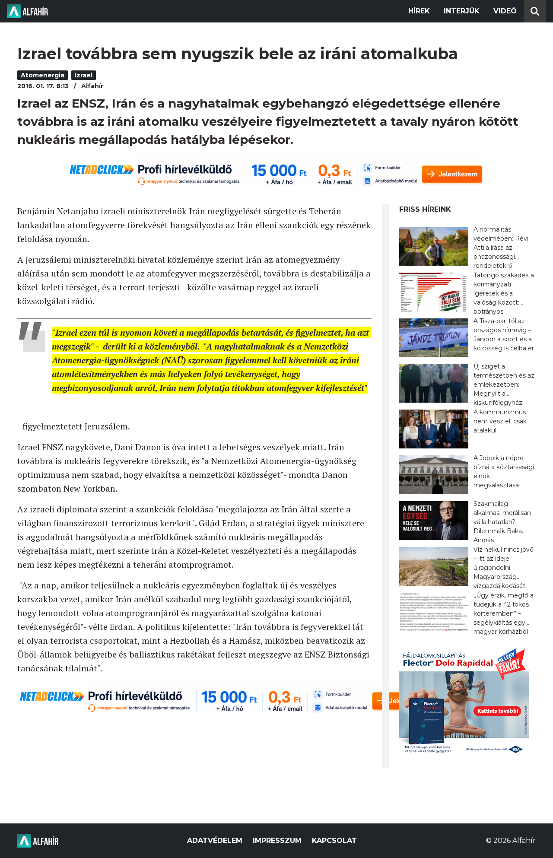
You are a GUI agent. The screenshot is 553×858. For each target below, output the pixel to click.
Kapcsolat (334, 840)
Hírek (419, 11)
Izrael (83, 75)
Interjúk (462, 11)
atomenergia (42, 75)
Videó (505, 11)
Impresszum (277, 840)
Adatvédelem (214, 840)
